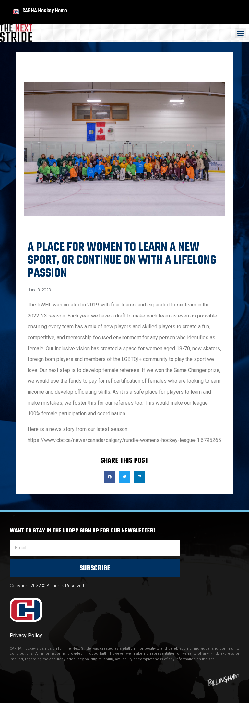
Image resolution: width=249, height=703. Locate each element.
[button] (240, 33)
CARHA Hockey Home (44, 11)
